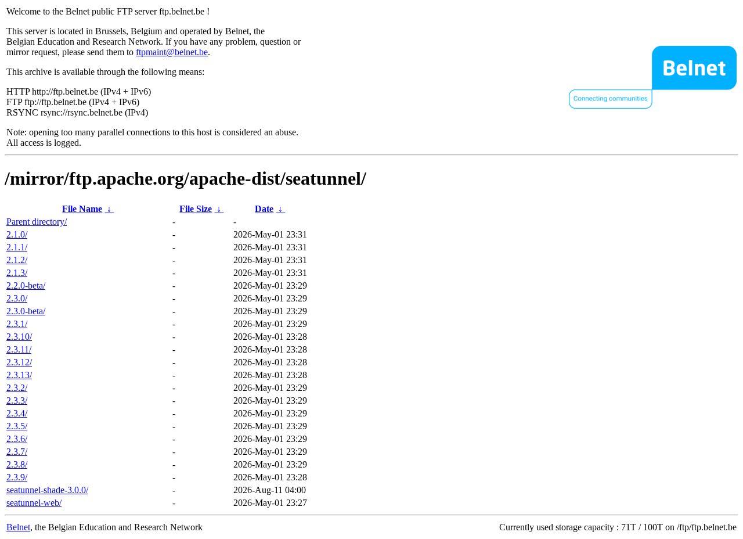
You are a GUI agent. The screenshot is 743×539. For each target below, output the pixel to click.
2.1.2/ (16, 260)
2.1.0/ (16, 234)
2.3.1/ (16, 324)
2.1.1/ (16, 247)
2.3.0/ (16, 298)
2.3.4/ (16, 413)
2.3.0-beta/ (25, 311)
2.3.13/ (19, 375)
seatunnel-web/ (34, 503)
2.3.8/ (16, 464)
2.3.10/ (19, 337)
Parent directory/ (36, 222)
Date (264, 209)
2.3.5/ (16, 426)
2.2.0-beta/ (25, 285)
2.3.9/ (16, 477)
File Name (82, 209)
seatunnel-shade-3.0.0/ (47, 490)
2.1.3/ (16, 273)
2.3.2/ (16, 388)
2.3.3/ (16, 400)
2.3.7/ (16, 452)
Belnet (18, 527)
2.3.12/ (19, 362)
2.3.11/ (18, 349)
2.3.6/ (16, 439)
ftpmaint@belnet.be (172, 52)
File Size (195, 209)
